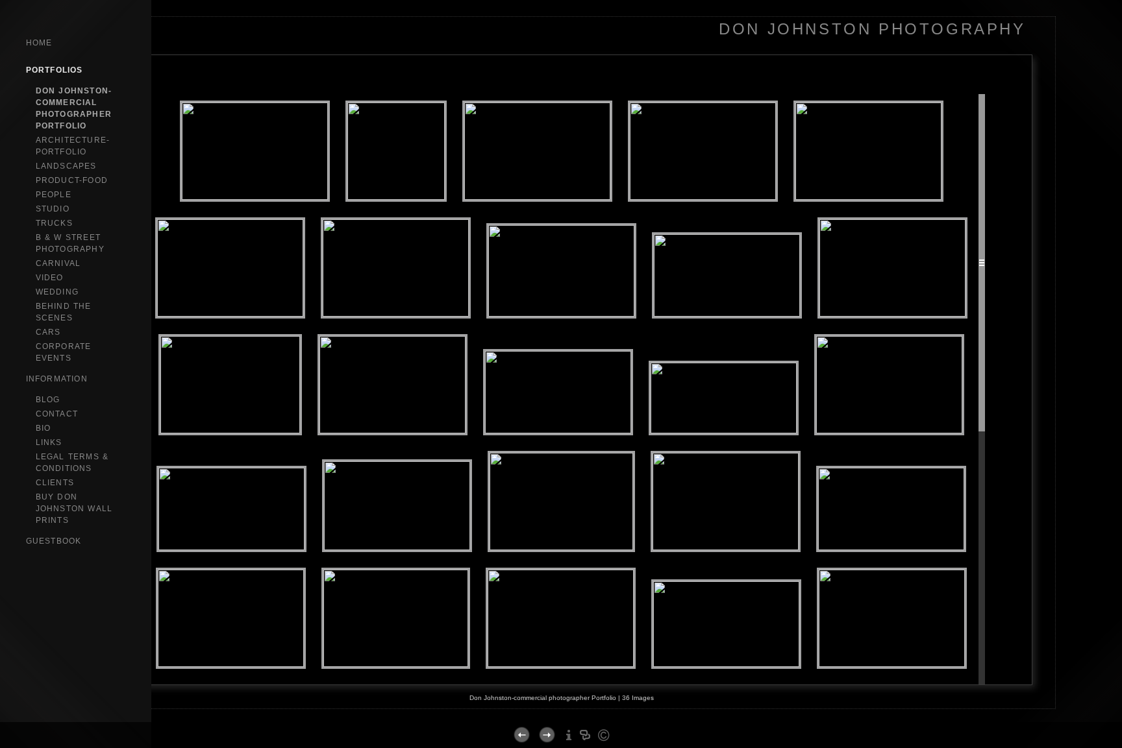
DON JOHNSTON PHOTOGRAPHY (872, 29)
